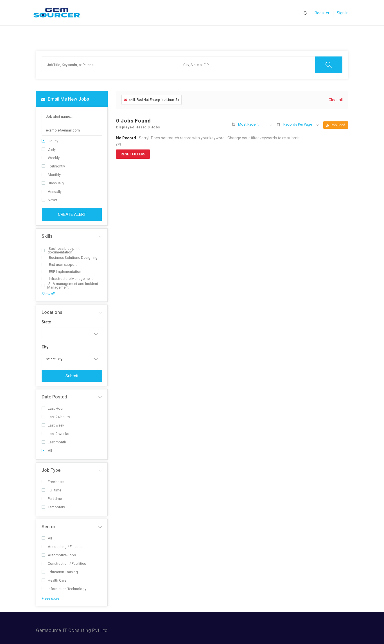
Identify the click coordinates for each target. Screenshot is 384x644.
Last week (56, 425)
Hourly (53, 141)
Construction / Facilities (67, 563)
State (46, 322)
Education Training (63, 572)
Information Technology (67, 589)
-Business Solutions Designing (73, 257)
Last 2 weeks (58, 434)
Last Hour (56, 408)
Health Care (57, 580)
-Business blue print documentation (64, 250)
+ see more (50, 598)
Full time (54, 490)
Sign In (343, 13)
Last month (57, 442)
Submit (71, 376)
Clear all (336, 99)
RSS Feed (338, 125)
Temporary (56, 507)
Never (52, 200)
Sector (48, 526)
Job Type (51, 470)
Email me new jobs (68, 99)
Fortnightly (56, 166)
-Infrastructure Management (70, 278)
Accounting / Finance (65, 546)
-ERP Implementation (64, 271)
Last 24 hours (59, 417)
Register (322, 13)
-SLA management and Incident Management (72, 285)
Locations (52, 312)
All (50, 450)
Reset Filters (133, 154)
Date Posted (54, 397)
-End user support (62, 264)
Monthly (54, 174)
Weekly (54, 158)
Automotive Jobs (62, 555)
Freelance (56, 482)
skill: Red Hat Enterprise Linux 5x (154, 100)
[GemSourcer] (59, 12)
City (45, 347)
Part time (55, 498)
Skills (47, 236)
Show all (48, 294)
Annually (55, 191)
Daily (52, 149)
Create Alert (72, 214)
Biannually (56, 183)
